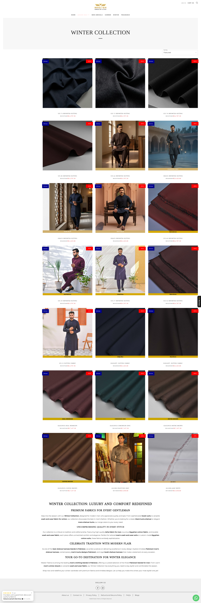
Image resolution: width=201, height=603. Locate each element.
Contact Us (77, 595)
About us (65, 595)
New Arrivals (97, 15)
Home (73, 15)
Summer (108, 15)
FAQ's (128, 595)
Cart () (191, 3)
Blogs (137, 595)
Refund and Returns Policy (111, 595)
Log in (183, 3)
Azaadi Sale (82, 15)
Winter (116, 15)
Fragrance (125, 15)
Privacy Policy (91, 595)
